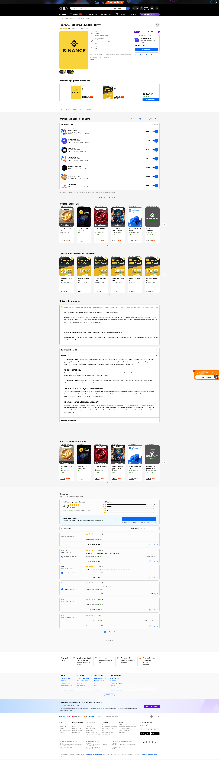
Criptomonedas (78, 18)
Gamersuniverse (73, 157)
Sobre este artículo (85, 109)
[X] (155, 742)
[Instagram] (152, 742)
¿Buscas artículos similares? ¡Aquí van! (77, 253)
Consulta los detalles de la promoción (69, 705)
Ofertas (61, 109)
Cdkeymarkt (71, 148)
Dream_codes (72, 130)
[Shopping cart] (157, 8)
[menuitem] (62, 14)
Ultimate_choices (145, 38)
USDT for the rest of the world (148, 307)
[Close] (217, 2)
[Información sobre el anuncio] (75, 128)
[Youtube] (144, 742)
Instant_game (72, 175)
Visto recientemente (71, 109)
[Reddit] (149, 742)
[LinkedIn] (158, 742)
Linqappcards (72, 184)
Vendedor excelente (74, 132)
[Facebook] (141, 742)
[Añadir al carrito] (156, 131)
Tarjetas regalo (68, 18)
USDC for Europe (130, 307)
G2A (62, 18)
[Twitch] (147, 742)
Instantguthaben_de (74, 166)
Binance (87, 18)
